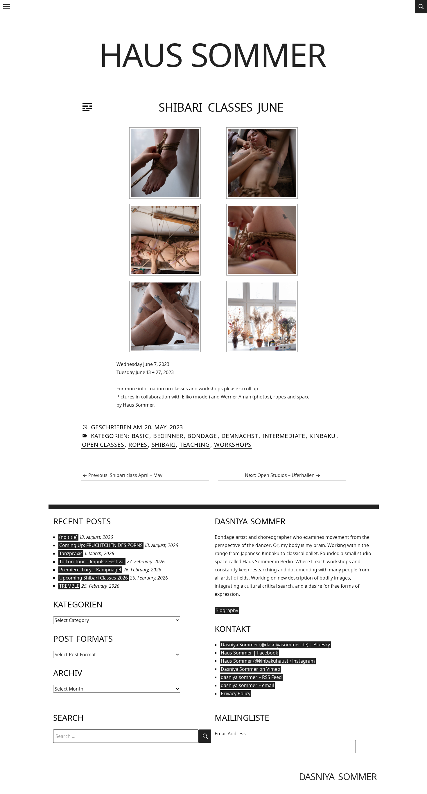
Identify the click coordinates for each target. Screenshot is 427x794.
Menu (6, 12)
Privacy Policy (235, 693)
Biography (227, 610)
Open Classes (103, 444)
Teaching (195, 444)
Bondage (202, 436)
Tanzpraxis (70, 553)
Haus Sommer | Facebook (249, 653)
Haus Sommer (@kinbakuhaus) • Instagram (268, 661)
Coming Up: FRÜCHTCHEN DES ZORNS (101, 545)
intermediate (283, 436)
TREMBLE (69, 586)
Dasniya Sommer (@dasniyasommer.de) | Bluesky (275, 644)
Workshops (233, 444)
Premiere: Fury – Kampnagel (90, 569)
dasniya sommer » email (247, 685)
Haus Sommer (212, 54)
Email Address (230, 733)
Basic (140, 436)
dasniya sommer (338, 776)
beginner (168, 436)
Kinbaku (322, 436)
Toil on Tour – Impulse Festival (92, 561)
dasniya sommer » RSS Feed (251, 677)
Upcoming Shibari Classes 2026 (93, 578)
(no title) (68, 537)
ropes (137, 444)
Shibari (163, 444)
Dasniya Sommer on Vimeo (250, 669)
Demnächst (239, 436)
